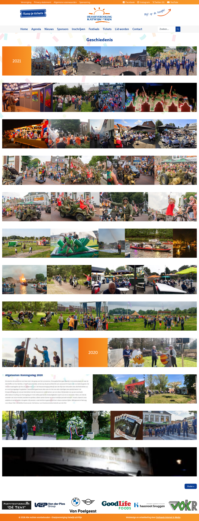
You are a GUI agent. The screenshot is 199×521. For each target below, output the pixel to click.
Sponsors (62, 29)
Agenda (36, 29)
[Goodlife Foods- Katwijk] (83, 505)
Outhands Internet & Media (168, 517)
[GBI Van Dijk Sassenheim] (183, 505)
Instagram (145, 2)
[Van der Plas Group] (16, 505)
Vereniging (26, 2)
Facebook (130, 2)
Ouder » (190, 486)
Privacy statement (42, 2)
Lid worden (122, 29)
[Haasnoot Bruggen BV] (116, 505)
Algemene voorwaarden (65, 2)
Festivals (94, 29)
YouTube (174, 2)
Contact (137, 29)
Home (24, 29)
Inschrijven (78, 29)
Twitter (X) (159, 2)
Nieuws (49, 29)
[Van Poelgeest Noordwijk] (50, 505)
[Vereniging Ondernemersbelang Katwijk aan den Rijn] (149, 505)
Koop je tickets (33, 13)
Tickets (107, 29)
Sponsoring (84, 2)
